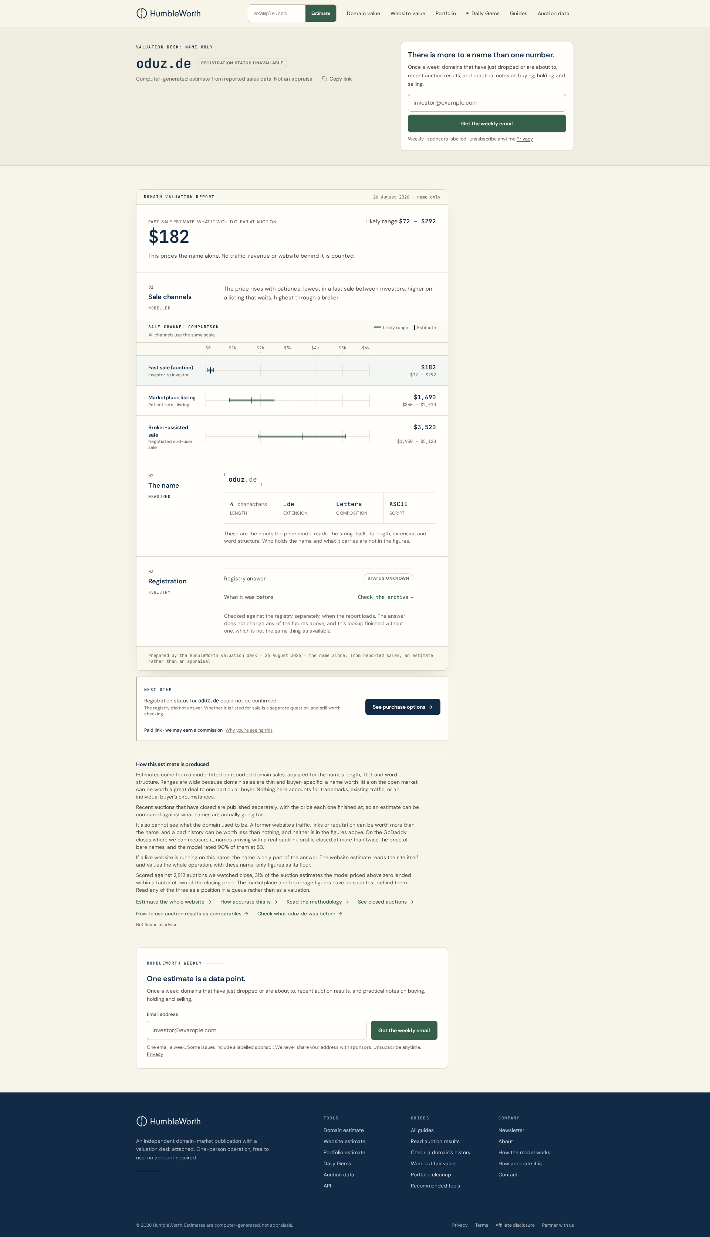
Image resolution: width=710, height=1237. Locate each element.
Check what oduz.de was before (299, 913)
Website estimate (344, 1141)
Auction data (339, 1174)
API (327, 1185)
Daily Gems (337, 1163)
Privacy (525, 139)
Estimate (320, 13)
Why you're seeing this (249, 730)
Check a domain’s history (441, 1152)
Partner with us (558, 1225)
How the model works (524, 1152)
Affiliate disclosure (515, 1225)
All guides (422, 1130)
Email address (162, 1014)
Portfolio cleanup (431, 1174)
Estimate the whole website (174, 901)
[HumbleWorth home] (168, 13)
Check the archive (385, 597)
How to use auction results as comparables (192, 913)
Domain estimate (344, 1130)
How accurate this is (249, 901)
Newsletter (511, 1130)
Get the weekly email (487, 123)
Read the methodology (318, 901)
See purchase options (403, 707)
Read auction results (435, 1141)
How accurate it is (520, 1163)
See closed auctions (386, 901)
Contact (508, 1174)
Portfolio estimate (344, 1152)
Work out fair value (433, 1163)
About (505, 1141)
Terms (481, 1225)
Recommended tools (435, 1185)
